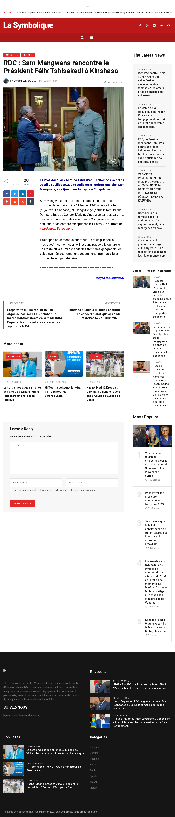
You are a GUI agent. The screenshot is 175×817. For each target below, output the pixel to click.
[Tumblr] (30, 201)
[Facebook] (140, 25)
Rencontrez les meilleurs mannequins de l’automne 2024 (154, 498)
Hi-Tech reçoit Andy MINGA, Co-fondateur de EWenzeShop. (63, 392)
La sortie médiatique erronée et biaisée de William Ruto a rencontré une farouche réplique (22, 394)
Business (95, 747)
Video (53, 356)
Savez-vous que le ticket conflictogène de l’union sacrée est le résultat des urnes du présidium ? (156, 533)
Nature (94, 788)
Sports (95, 356)
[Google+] (147, 25)
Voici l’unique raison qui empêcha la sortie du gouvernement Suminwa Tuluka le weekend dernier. (156, 464)
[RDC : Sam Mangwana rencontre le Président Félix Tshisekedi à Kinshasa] (63, 129)
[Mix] (22, 201)
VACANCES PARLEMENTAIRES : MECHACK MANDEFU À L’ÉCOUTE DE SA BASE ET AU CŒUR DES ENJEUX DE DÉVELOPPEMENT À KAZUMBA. (151, 187)
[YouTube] (168, 25)
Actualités (12, 55)
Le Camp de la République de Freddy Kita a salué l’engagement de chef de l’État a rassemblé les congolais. (96, 13)
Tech (93, 770)
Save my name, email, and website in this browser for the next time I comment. (55, 490)
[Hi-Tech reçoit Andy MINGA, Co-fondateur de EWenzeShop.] (64, 364)
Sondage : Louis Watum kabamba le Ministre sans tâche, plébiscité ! (156, 625)
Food (93, 764)
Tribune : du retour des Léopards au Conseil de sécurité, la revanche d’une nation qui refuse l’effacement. (141, 722)
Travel (93, 782)
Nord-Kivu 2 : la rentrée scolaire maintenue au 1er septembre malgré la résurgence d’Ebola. (151, 220)
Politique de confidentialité (18, 812)
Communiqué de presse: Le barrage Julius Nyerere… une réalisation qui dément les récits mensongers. (152, 248)
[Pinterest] (30, 193)
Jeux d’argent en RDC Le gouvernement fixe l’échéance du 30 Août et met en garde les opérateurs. (139, 705)
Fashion (94, 759)
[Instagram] (154, 25)
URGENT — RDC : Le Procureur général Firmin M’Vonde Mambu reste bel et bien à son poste (140, 686)
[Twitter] (161, 25)
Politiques (14, 356)
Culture (27, 55)
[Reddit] (14, 201)
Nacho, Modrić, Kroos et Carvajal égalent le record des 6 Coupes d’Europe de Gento (103, 394)
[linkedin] (22, 193)
